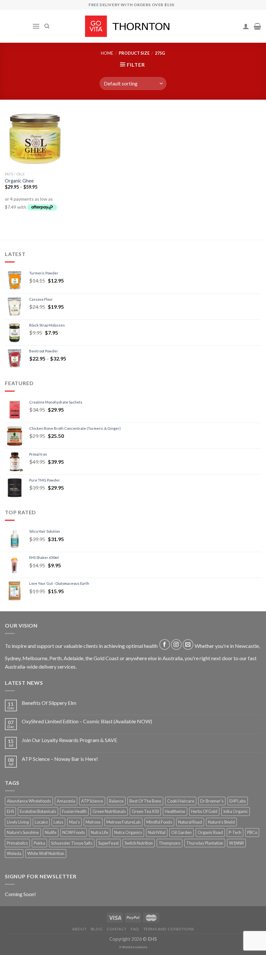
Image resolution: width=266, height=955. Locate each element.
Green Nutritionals (109, 811)
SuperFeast (108, 843)
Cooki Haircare (180, 801)
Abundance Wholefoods (29, 801)
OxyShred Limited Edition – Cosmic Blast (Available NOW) (87, 721)
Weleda (14, 853)
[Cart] (257, 26)
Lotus (58, 822)
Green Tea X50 (145, 811)
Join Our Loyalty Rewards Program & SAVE (69, 740)
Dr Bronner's (212, 801)
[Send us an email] (188, 644)
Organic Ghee (19, 180)
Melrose (93, 822)
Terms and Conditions (168, 929)
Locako (41, 822)
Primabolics (17, 843)
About (79, 929)
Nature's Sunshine (23, 832)
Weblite (128, 947)
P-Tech (235, 832)
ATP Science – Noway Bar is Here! (60, 759)
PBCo (252, 832)
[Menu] (36, 26)
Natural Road (190, 822)
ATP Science (92, 801)
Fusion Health (74, 811)
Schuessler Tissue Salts (71, 843)
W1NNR (236, 843)
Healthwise (175, 811)
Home (107, 53)
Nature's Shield (221, 822)
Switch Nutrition (139, 843)
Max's (74, 822)
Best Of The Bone (145, 801)
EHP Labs (237, 801)
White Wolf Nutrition (45, 853)
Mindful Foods (159, 822)
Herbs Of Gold (204, 811)
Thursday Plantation (204, 843)
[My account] (246, 26)
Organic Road (210, 832)
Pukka (39, 843)
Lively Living (18, 822)
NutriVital (156, 832)
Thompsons (169, 843)
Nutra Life (99, 832)
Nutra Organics (128, 832)
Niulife (50, 832)
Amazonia (66, 801)
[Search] (46, 26)
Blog (97, 929)
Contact (117, 929)
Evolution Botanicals (38, 811)
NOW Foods (73, 832)
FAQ (135, 929)
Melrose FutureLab (123, 822)
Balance (116, 801)
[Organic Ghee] (34, 139)
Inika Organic (235, 811)
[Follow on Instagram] (176, 644)
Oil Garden (181, 832)
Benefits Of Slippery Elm (49, 703)
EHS (10, 811)
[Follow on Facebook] (164, 644)
